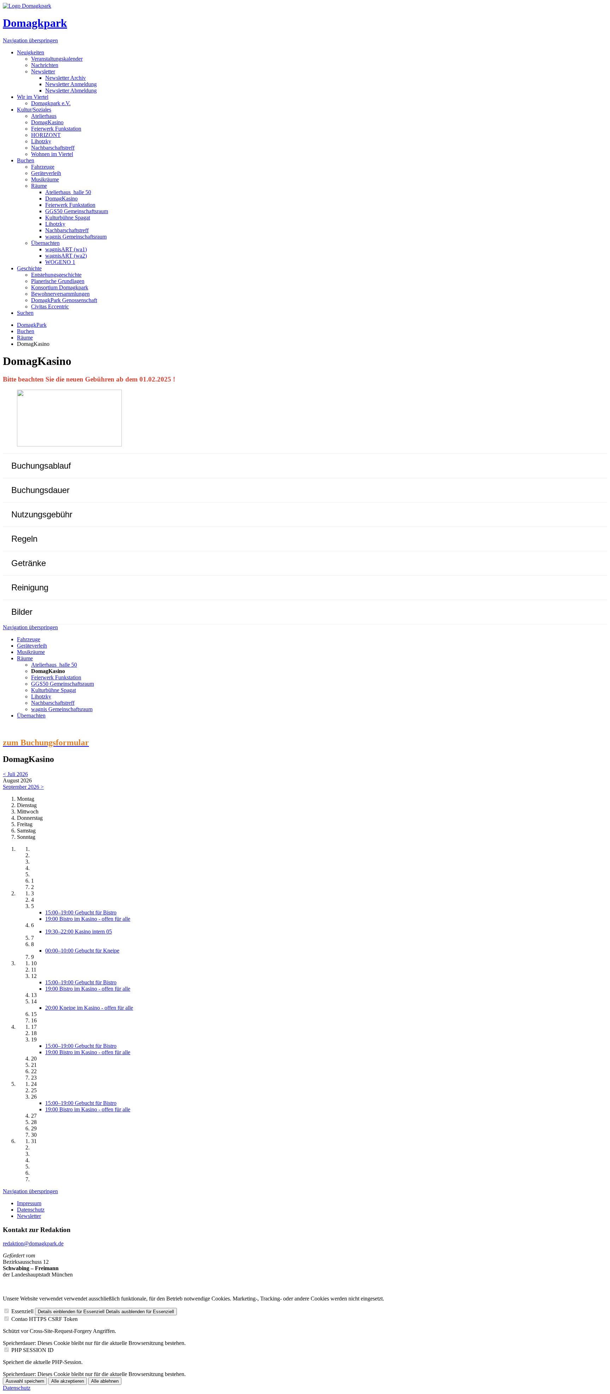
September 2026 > (23, 787)
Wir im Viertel (32, 97)
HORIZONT (46, 135)
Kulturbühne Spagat (67, 218)
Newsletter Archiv (65, 78)
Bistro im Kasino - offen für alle (87, 919)
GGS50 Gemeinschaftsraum (76, 211)
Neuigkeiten (30, 52)
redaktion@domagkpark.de (33, 1243)
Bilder (21, 612)
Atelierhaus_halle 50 (68, 192)
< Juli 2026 (15, 774)
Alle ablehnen (105, 1381)
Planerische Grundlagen (57, 281)
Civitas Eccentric (50, 307)
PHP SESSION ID (32, 1350)
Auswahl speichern (25, 1381)
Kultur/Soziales (34, 110)
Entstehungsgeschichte (56, 275)
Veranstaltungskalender (57, 59)
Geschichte (29, 268)
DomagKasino (47, 122)
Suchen (25, 313)
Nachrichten (44, 65)
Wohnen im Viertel (52, 154)
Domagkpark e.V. (51, 103)
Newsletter (43, 71)
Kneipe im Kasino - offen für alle (89, 1008)
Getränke (28, 563)
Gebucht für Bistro (80, 912)
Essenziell (22, 1311)
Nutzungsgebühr (41, 514)
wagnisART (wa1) (66, 249)
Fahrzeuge (42, 167)
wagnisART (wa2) (66, 256)
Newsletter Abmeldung (71, 91)
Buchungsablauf (41, 465)
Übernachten (45, 243)
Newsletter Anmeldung (71, 84)
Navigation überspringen (30, 40)
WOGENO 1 (60, 262)
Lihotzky (41, 141)
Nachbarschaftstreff (52, 148)
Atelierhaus (43, 116)
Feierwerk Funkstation (56, 129)
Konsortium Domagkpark (59, 287)
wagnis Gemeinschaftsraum (76, 237)
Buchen (25, 160)
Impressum (29, 1203)
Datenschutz (30, 1210)
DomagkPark (32, 325)
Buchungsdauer (40, 490)
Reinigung (29, 587)
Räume (39, 186)
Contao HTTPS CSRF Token (44, 1319)
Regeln (24, 538)
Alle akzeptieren (67, 1381)
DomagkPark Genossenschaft (64, 300)
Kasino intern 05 (78, 932)
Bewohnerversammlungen (60, 294)
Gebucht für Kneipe (82, 951)
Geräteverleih (46, 173)
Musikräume (45, 179)
